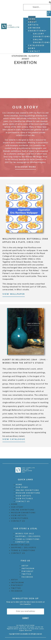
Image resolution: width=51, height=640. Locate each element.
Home (19, 485)
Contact (34, 51)
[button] (37, 2)
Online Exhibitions (41, 41)
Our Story (22, 487)
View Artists (23, 496)
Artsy (25, 566)
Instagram (28, 568)
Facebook (27, 577)
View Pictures (24, 499)
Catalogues (36, 45)
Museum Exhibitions (28, 493)
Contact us (23, 501)
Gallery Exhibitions (41, 35)
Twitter (26, 574)
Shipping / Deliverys (27, 536)
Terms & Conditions (27, 539)
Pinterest (28, 571)
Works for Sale (24, 534)
